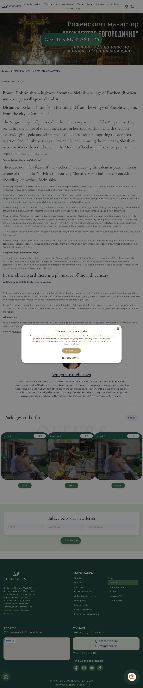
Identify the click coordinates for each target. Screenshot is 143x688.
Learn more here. (71, 344)
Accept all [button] (71, 351)
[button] (71, 358)
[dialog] (72, 344)
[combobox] (118, 328)
